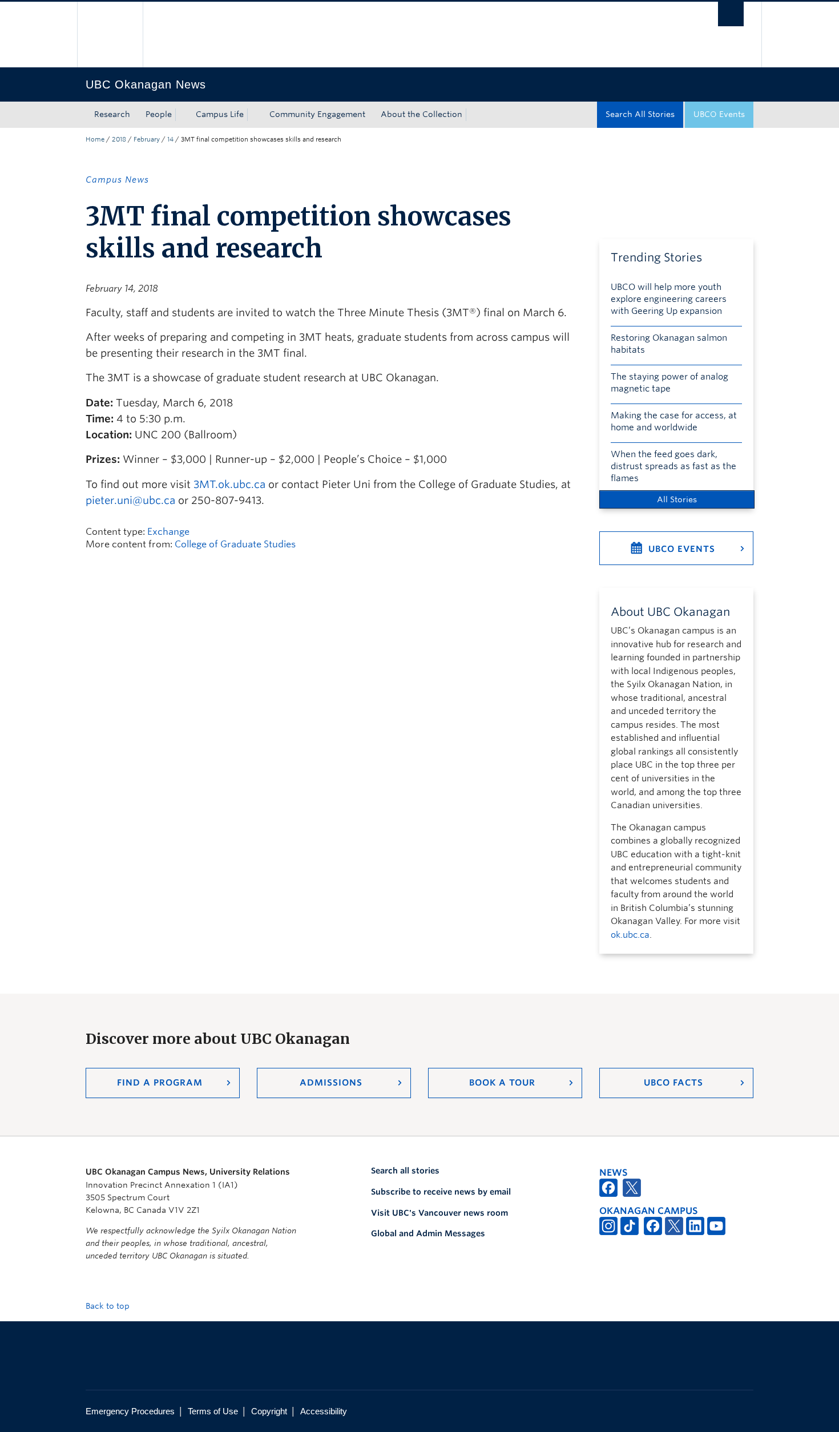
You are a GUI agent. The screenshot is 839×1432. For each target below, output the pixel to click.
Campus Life (220, 114)
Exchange (168, 531)
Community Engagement (317, 114)
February (147, 139)
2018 (119, 139)
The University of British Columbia (110, 34)
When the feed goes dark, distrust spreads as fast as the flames (673, 466)
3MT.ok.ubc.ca (229, 484)
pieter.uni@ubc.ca (130, 500)
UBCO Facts (673, 1083)
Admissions (331, 1083)
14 (170, 139)
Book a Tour (502, 1083)
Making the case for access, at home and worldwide (674, 421)
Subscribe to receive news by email (441, 1191)
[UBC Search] (731, 14)
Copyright (269, 1411)
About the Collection (421, 114)
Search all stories (405, 1170)
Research (112, 114)
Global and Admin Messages (428, 1233)
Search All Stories (640, 114)
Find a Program (160, 1083)
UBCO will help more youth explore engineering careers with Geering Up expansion (669, 299)
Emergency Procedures (130, 1411)
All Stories (677, 499)
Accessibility (323, 1411)
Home (95, 139)
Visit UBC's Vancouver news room (439, 1212)
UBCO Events (719, 114)
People (159, 114)
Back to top (109, 1305)
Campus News (117, 180)
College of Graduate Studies (235, 544)
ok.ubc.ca (630, 935)
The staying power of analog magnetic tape (669, 383)
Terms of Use (213, 1411)
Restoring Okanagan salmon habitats (669, 344)
